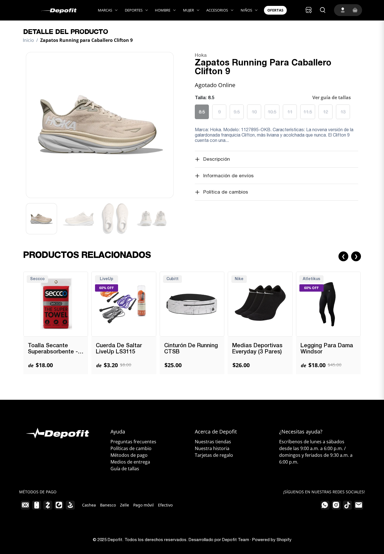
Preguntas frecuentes (133, 442)
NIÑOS (246, 10)
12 (325, 112)
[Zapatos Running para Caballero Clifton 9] (100, 125)
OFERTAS (275, 10)
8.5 (202, 112)
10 (254, 112)
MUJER (188, 10)
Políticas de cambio (131, 448)
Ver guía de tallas (331, 97)
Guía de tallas (124, 469)
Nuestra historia (212, 448)
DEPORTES (134, 10)
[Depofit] (52, 10)
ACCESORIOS (217, 10)
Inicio (28, 40)
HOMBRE (162, 10)
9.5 (237, 112)
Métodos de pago (129, 455)
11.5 (307, 112)
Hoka (201, 55)
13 (342, 112)
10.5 (272, 112)
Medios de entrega (130, 462)
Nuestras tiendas (213, 442)
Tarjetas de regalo (214, 455)
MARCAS (105, 10)
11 (289, 112)
